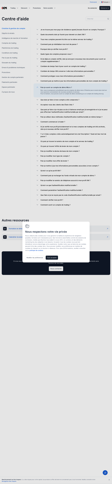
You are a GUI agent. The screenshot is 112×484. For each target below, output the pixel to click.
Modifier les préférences (35, 257)
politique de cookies (36, 250)
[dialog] (56, 242)
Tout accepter (52, 257)
